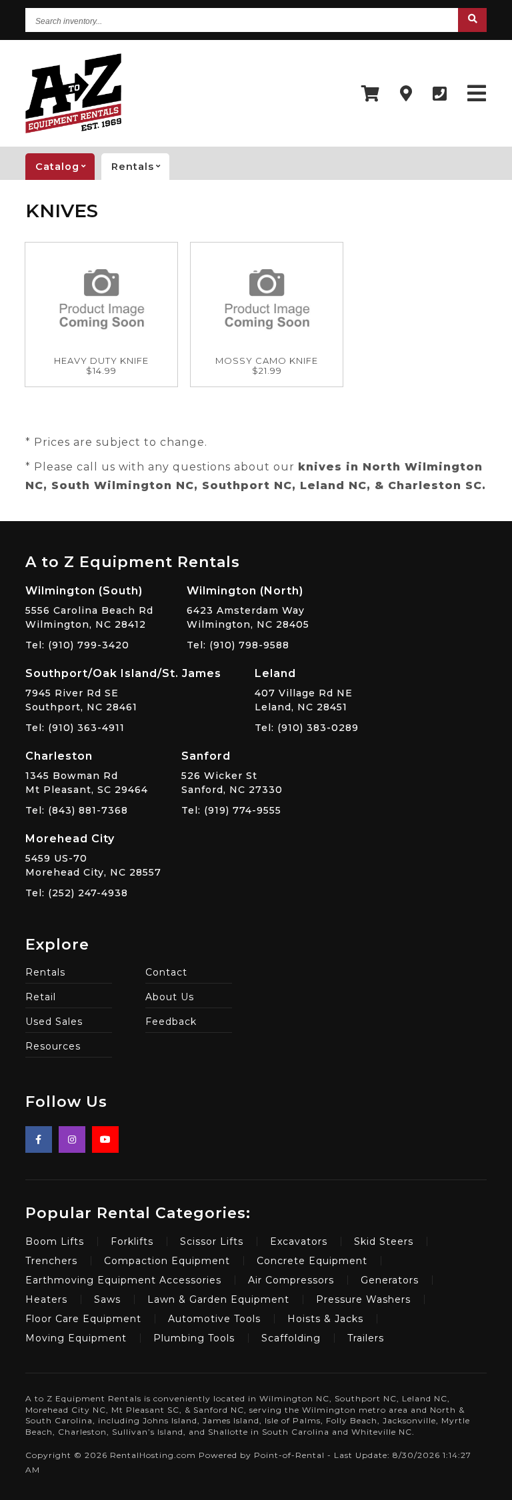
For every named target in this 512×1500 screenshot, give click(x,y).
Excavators (298, 1241)
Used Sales (54, 1022)
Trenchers (51, 1261)
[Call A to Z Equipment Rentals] (440, 93)
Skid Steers (383, 1241)
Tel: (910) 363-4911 (75, 728)
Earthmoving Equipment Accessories (123, 1280)
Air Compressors (291, 1280)
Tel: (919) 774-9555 (231, 810)
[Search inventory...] (472, 20)
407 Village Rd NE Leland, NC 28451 (304, 690)
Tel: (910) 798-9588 (238, 645)
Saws (107, 1299)
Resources (53, 1046)
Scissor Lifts (211, 1241)
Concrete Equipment (312, 1261)
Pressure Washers (363, 1299)
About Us (169, 997)
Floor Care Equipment (83, 1319)
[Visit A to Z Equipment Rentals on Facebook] (38, 1139)
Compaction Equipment (167, 1261)
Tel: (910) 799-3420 (77, 645)
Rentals (45, 972)
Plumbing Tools (194, 1338)
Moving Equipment (76, 1338)
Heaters (46, 1299)
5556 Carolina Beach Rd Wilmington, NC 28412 (89, 607)
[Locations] (406, 93)
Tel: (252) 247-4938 (76, 893)
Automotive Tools (214, 1319)
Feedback (171, 1022)
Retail (40, 997)
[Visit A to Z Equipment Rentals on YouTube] (105, 1139)
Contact (166, 972)
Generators (390, 1280)
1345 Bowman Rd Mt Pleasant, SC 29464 (86, 773)
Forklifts (132, 1241)
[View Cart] (370, 93)
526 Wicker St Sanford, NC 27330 (232, 773)
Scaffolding (291, 1338)
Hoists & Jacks (325, 1319)
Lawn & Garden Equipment (218, 1299)
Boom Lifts (54, 1241)
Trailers (365, 1338)
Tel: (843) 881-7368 (76, 810)
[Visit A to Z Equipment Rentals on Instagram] (72, 1139)
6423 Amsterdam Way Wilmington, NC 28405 (248, 607)
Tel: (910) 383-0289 (307, 728)
